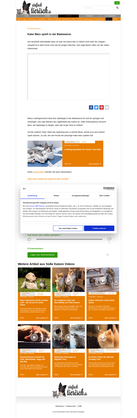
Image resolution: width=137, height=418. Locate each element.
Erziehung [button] (31, 19)
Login (117, 3)
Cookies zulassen (99, 228)
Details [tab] (56, 196)
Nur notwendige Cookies (68, 228)
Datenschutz (71, 406)
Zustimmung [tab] (32, 196)
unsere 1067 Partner (37, 206)
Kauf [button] (73, 19)
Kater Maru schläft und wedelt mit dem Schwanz (48, 179)
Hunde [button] (47, 16)
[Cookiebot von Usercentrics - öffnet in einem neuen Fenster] (105, 188)
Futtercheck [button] (110, 16)
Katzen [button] (68, 16)
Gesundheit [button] (41, 19)
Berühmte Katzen (34, 28)
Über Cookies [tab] (104, 196)
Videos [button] (109, 19)
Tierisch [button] (89, 16)
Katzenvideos (39, 172)
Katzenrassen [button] (99, 19)
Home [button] (26, 16)
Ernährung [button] (66, 19)
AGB (80, 406)
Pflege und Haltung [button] (53, 19)
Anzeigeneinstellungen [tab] (80, 196)
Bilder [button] (115, 19)
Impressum (60, 406)
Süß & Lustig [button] (21, 19)
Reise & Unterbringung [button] (85, 19)
